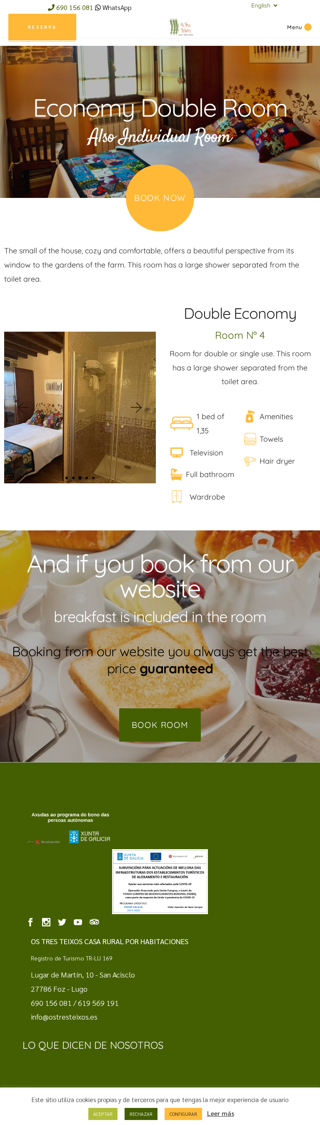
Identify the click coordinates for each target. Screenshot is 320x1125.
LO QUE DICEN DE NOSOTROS (92, 1045)
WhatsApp (116, 7)
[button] (23, 407)
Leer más (220, 1113)
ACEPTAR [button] (102, 1114)
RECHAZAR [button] (141, 1114)
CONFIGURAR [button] (183, 1114)
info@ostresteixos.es (64, 1016)
